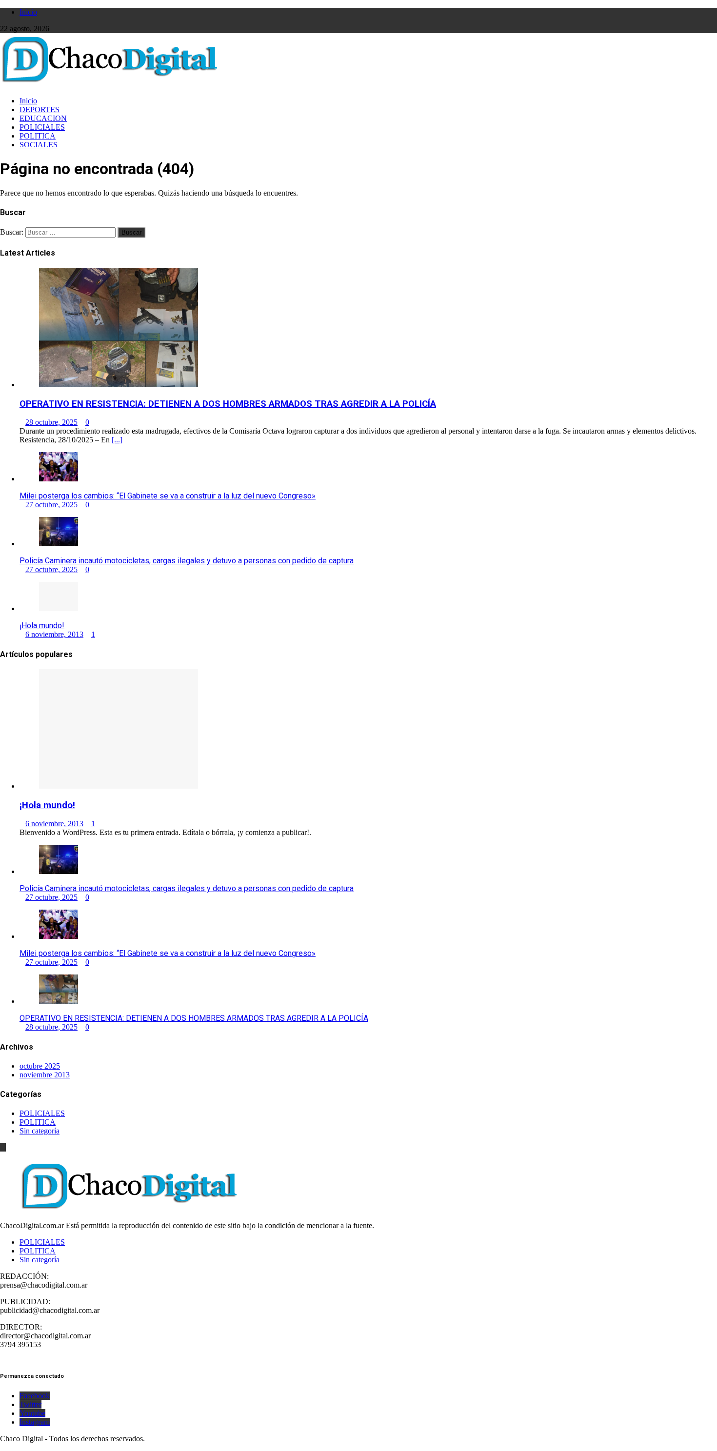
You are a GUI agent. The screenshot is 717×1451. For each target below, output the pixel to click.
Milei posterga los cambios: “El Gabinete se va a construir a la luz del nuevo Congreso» (168, 495)
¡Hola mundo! (42, 625)
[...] (117, 440)
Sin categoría (40, 1131)
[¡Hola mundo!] (58, 608)
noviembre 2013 (45, 1075)
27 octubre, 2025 (51, 504)
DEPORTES (40, 109)
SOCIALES (39, 144)
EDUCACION (43, 118)
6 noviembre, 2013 (54, 634)
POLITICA (38, 136)
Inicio (28, 12)
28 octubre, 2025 (51, 422)
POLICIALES (42, 127)
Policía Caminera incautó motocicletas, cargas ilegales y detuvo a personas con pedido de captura (187, 560)
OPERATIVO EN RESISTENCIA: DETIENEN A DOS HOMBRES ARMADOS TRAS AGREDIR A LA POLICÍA (228, 403)
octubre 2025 (40, 1066)
